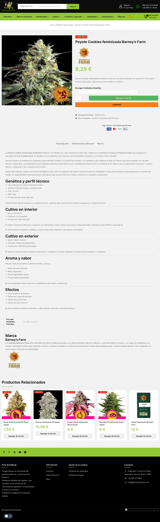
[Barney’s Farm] (84, 55)
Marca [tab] (100, 144)
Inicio (52, 25)
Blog (48, 479)
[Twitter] (9, 452)
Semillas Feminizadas (64, 25)
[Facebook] (4, 452)
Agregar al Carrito (123, 98)
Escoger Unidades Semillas (88, 88)
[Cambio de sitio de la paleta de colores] (8, 516)
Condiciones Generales (78, 471)
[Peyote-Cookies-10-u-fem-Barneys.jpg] (37, 70)
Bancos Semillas (24, 17)
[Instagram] (25, 452)
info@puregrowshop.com (138, 482)
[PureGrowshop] (8, 6)
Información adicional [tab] (83, 144)
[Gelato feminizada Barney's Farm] (143, 404)
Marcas (121, 17)
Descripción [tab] (62, 144)
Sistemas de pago (76, 475)
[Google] (14, 452)
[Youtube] (20, 452)
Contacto (50, 471)
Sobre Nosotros (52, 475)
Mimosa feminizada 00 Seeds (47, 422)
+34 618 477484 (135, 478)
